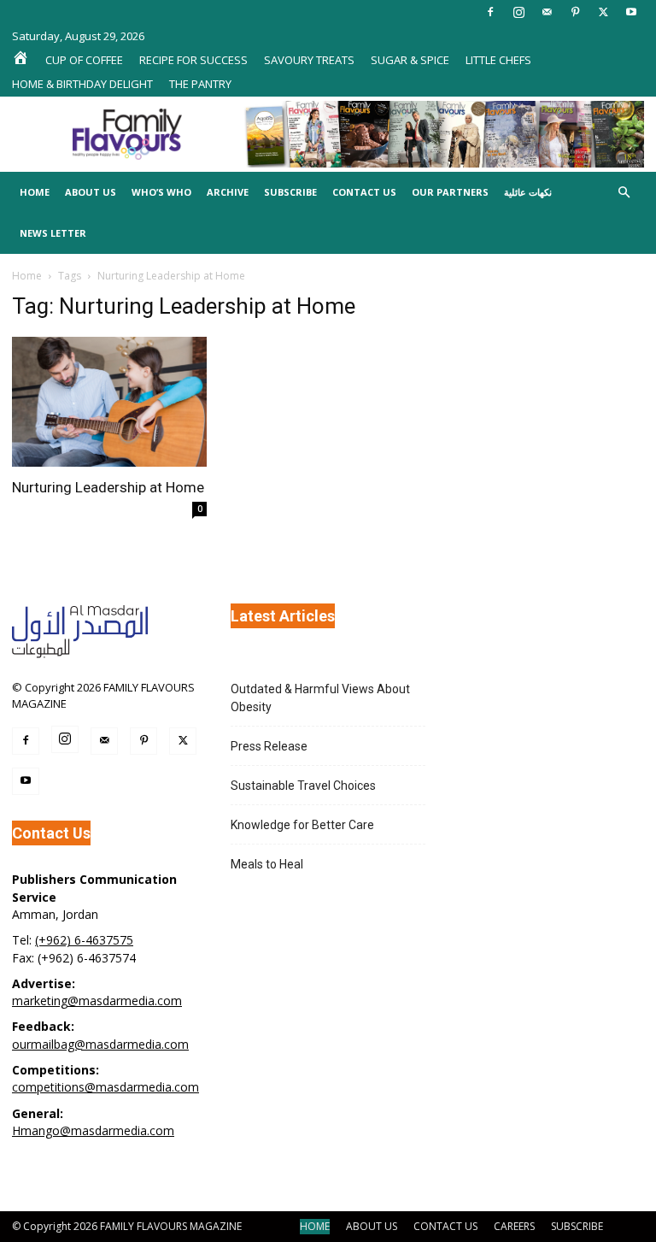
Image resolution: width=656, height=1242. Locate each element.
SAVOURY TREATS (309, 60)
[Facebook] (490, 12)
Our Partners (450, 191)
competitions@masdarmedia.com (105, 1087)
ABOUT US (371, 1226)
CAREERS (514, 1226)
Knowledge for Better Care (302, 825)
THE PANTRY (200, 83)
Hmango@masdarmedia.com (93, 1130)
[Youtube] (631, 12)
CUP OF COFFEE (84, 60)
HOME (315, 1226)
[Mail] (546, 12)
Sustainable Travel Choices (303, 785)
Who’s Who (161, 191)
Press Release (269, 746)
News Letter (53, 233)
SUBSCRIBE (577, 1226)
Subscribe (290, 191)
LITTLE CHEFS (498, 60)
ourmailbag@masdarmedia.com (100, 1044)
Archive (228, 191)
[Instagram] (518, 12)
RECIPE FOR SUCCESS (193, 60)
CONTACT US (445, 1226)
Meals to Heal (267, 864)
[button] (623, 193)
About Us (90, 191)
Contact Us (364, 191)
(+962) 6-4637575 (84, 940)
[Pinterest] (575, 12)
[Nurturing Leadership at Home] (109, 402)
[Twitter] (603, 12)
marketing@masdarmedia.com (97, 1000)
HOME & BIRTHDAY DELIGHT (82, 83)
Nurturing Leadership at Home (108, 487)
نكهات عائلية (528, 191)
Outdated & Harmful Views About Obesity (320, 698)
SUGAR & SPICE (410, 60)
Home (35, 191)
